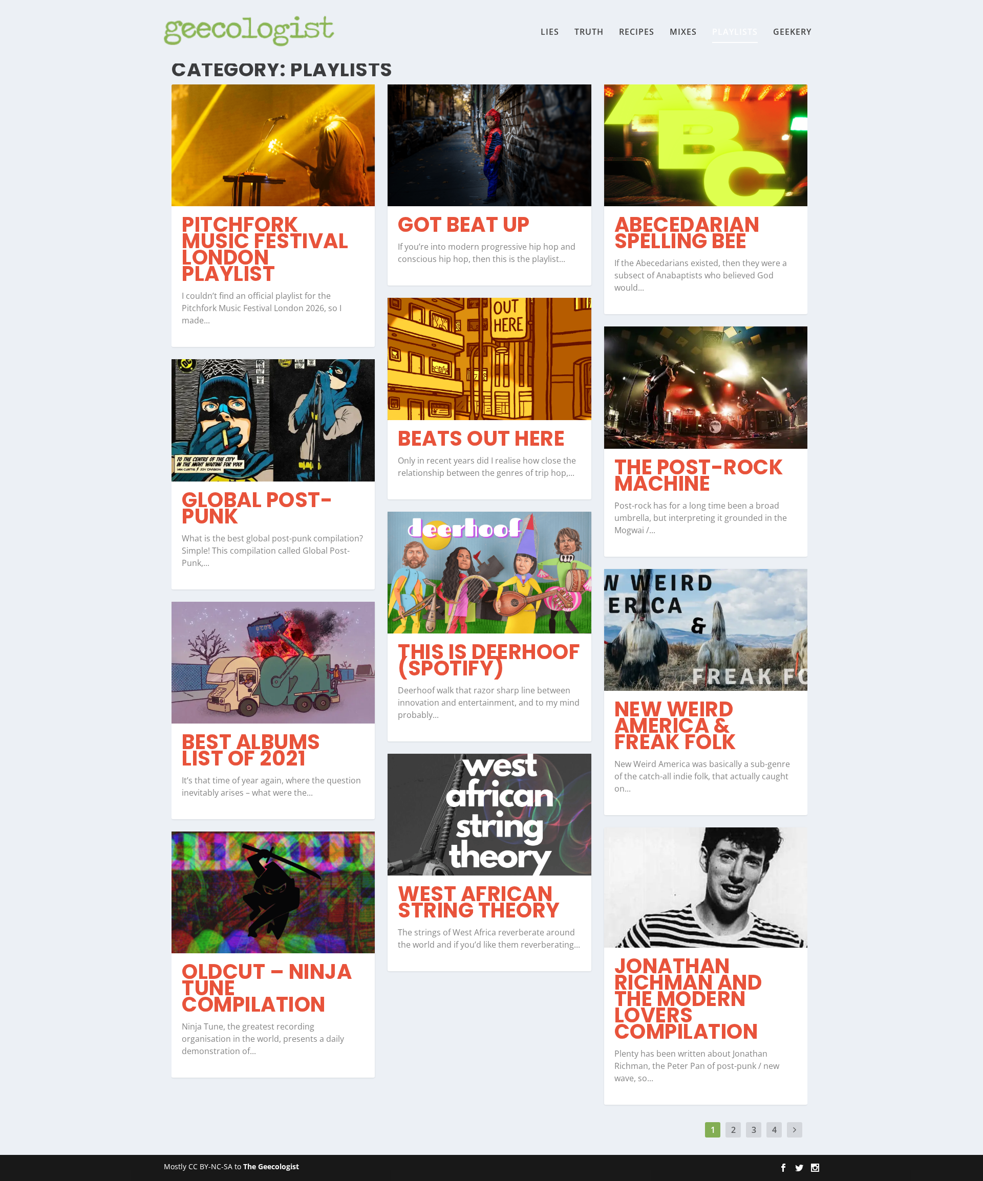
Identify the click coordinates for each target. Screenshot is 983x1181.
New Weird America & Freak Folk (675, 725)
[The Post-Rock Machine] (705, 387)
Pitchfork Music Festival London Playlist (265, 249)
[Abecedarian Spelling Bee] (705, 145)
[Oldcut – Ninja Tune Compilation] (273, 892)
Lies (550, 32)
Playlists (735, 32)
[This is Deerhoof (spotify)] (489, 572)
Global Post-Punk (257, 508)
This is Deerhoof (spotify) (489, 660)
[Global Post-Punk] (273, 420)
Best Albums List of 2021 (251, 750)
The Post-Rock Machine (699, 475)
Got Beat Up (464, 224)
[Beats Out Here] (489, 359)
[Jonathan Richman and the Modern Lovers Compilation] (705, 887)
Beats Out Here (481, 438)
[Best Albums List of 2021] (273, 663)
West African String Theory (479, 902)
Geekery (792, 32)
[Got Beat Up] (489, 145)
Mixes (683, 32)
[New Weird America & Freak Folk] (705, 630)
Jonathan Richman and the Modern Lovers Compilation (688, 999)
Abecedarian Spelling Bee (687, 232)
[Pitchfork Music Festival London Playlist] (273, 145)
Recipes (636, 32)
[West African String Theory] (489, 815)
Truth (589, 32)
